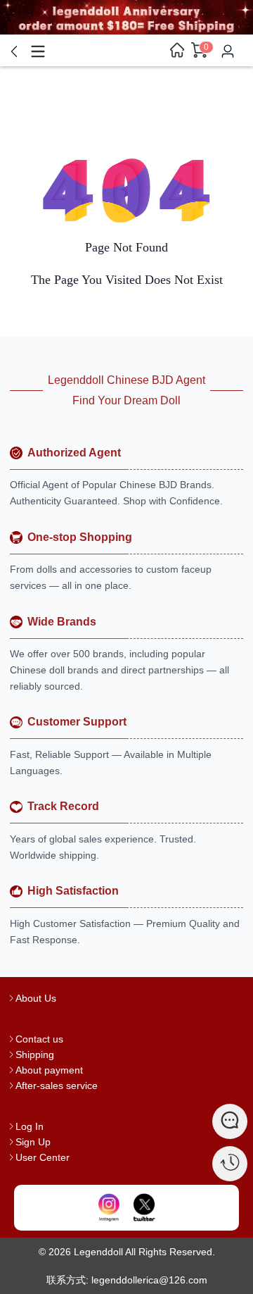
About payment (49, 1070)
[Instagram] (109, 1208)
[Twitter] (144, 1208)
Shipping (34, 1054)
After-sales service (56, 1085)
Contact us (39, 1039)
